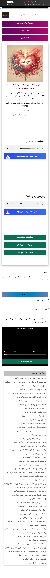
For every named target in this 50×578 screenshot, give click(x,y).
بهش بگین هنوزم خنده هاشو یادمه (16, 483)
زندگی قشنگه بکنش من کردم (36, 498)
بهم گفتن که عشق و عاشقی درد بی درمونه (31, 544)
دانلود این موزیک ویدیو (25, 361)
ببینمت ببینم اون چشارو (38, 434)
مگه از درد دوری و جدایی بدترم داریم (33, 514)
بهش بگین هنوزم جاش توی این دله (34, 438)
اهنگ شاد (25, 30)
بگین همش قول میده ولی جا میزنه (34, 480)
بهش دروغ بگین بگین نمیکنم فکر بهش (33, 517)
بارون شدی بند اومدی (20, 495)
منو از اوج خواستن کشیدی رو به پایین (33, 389)
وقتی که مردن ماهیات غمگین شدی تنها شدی (30, 468)
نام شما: (46, 300)
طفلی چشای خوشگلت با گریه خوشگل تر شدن (30, 442)
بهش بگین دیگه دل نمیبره (37, 562)
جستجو (5, 15)
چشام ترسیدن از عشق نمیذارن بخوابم (33, 404)
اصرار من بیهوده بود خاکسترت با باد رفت (32, 536)
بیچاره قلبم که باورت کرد (37, 495)
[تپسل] (1, 8)
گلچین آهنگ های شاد (25, 252)
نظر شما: (45, 284)
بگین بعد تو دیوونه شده (37, 483)
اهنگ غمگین (25, 37)
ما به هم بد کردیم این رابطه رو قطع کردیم (31, 431)
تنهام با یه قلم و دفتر (12, 529)
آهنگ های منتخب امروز (25, 237)
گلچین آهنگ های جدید (25, 23)
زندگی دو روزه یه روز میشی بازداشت (33, 446)
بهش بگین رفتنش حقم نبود (17, 551)
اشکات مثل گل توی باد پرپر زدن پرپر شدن (31, 427)
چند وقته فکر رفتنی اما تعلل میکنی (17, 521)
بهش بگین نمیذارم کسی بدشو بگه (34, 408)
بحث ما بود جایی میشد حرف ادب (34, 532)
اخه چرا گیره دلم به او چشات (36, 419)
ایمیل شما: (45, 308)
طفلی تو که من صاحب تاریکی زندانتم (33, 510)
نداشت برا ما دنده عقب (38, 525)
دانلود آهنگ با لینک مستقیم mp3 (27, 156)
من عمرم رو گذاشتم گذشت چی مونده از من (31, 401)
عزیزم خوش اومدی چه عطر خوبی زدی (33, 416)
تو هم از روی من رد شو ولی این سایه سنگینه (30, 378)
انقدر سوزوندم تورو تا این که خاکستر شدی (31, 506)
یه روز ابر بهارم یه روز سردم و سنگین (17, 382)
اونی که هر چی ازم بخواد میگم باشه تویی (32, 465)
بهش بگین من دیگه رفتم (37, 540)
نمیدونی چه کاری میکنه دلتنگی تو (34, 559)
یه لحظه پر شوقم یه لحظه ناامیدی (17, 393)
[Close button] (49, 8)
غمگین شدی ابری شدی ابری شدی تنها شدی (30, 487)
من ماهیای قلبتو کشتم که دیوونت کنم (33, 476)
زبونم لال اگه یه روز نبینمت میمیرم (34, 547)
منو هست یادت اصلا (39, 382)
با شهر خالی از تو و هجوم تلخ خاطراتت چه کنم (30, 491)
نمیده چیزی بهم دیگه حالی (37, 472)
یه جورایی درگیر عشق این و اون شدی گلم (31, 555)
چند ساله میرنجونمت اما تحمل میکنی (33, 529)
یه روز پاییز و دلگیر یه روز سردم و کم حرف (31, 397)
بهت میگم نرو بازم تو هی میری (35, 412)
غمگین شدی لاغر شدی (38, 393)
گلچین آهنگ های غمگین (25, 245)
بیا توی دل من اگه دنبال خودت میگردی (32, 423)
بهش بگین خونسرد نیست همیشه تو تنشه (31, 502)
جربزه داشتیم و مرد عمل (13, 547)
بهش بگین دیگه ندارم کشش (16, 472)
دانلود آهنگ (40, 103)
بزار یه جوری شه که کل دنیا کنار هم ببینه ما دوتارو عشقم (27, 449)
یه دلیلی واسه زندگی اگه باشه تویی (34, 457)
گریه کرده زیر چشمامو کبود (37, 551)
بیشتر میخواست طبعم (38, 521)
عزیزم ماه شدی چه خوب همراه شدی (33, 385)
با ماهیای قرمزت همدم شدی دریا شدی (32, 461)
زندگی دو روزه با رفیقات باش (36, 453)
